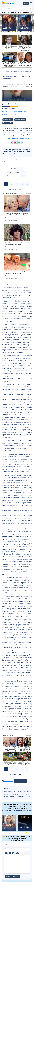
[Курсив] (10, 853)
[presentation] (28, 32)
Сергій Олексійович (9, 76)
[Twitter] (17, 142)
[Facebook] (12, 142)
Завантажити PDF (7, 119)
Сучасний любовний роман (18, 111)
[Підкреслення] (13, 853)
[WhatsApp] (19, 142)
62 (22, 184)
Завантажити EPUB (20, 119)
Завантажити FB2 (7, 122)
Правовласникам (8, 781)
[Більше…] (17, 853)
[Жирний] (6, 853)
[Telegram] (22, 142)
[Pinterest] (15, 142)
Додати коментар (12, 876)
